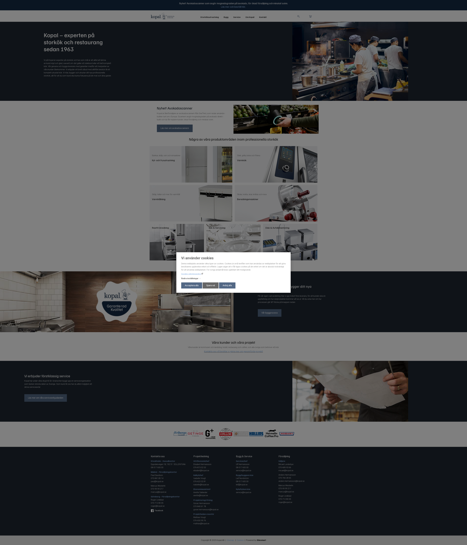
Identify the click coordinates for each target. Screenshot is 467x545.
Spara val (210, 285)
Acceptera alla (191, 285)
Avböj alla (227, 285)
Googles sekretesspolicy (191, 274)
